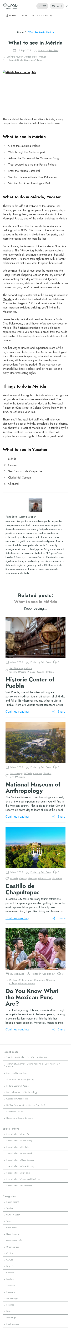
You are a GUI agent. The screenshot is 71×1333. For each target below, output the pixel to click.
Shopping (10, 1292)
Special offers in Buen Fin (17, 1134)
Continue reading (17, 711)
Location (10, 1279)
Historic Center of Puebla (17, 1085)
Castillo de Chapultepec (17, 1098)
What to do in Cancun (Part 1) (20, 1079)
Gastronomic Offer (14, 1240)
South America (12, 1324)
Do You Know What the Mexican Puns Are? (25, 1105)
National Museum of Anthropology (21, 1092)
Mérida (7, 299)
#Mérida (18, 60)
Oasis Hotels (11, 1227)
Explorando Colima (14, 1111)
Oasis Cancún (12, 1234)
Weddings (11, 1317)
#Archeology (16, 773)
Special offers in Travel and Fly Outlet (23, 1179)
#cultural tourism (15, 56)
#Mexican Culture (33, 60)
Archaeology (12, 1298)
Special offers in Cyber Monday (20, 1166)
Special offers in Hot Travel (18, 1172)
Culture (9, 1259)
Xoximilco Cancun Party (16, 1073)
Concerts (10, 1272)
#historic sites (30, 56)
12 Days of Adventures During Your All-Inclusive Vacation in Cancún (33, 1065)
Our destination (13, 1214)
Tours (8, 1221)
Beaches (10, 1304)
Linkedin (25, 573)
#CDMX (28, 773)
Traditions (10, 1285)
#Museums (20, 777)
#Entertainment (25, 980)
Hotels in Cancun (42, 15)
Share (61, 711)
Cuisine (9, 1253)
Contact (42, 5)
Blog (24, 15)
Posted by (48, 50)
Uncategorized (12, 1246)
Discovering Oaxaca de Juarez (19, 1118)
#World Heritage (45, 672)
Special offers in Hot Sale (17, 1147)
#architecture (16, 668)
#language (39, 980)
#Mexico (22, 672)
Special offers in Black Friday (19, 1140)
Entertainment (12, 1201)
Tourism (9, 1208)
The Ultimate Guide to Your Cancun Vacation (26, 1057)
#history (23, 878)
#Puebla (31, 672)
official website (28, 206)
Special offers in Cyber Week (19, 1153)
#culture (13, 980)
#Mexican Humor (26, 983)
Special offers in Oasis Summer (20, 1160)
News (8, 1311)
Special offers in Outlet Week (19, 1185)
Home (20, 32)
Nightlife (10, 1266)
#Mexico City (44, 878)
